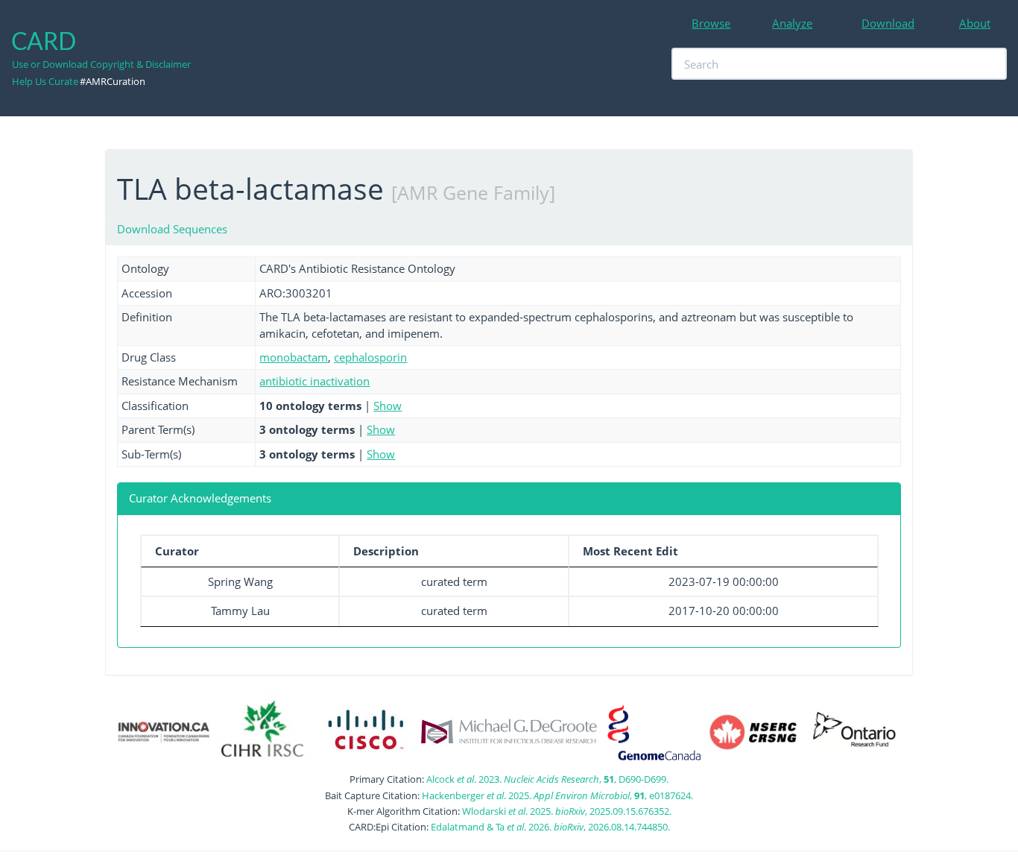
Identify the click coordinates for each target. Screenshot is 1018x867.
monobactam (293, 357)
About (974, 23)
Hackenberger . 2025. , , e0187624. (557, 795)
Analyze (792, 23)
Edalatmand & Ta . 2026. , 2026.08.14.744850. (550, 826)
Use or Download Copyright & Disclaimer (101, 64)
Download (887, 23)
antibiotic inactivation (314, 380)
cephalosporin (370, 357)
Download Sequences (172, 228)
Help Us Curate (45, 81)
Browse (711, 23)
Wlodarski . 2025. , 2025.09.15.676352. (566, 811)
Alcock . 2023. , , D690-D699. (547, 779)
